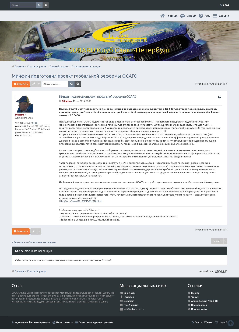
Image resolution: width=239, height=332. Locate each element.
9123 (34, 122)
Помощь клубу (199, 309)
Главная (174, 15)
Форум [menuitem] (194, 15)
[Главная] (119, 40)
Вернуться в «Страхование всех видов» (35, 242)
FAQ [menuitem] (210, 15)
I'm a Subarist (131, 305)
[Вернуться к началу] (230, 323)
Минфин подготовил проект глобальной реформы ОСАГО (75, 75)
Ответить (22, 84)
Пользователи (199, 305)
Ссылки (224, 15)
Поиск (39, 5)
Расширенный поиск (46, 5)
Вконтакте (130, 293)
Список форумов (36, 271)
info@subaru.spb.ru (134, 309)
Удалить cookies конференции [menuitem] (32, 322)
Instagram (129, 301)
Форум (195, 297)
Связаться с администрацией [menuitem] (96, 322)
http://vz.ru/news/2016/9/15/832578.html (80, 201)
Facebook (129, 297)
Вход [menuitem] (226, 4)
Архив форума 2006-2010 (204, 301)
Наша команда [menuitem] (64, 322)
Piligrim (19, 114)
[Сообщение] (60, 101)
